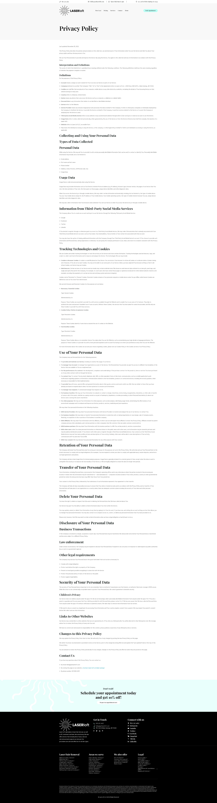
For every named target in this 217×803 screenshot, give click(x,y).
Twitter (132, 731)
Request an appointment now (108, 702)
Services (112, 10)
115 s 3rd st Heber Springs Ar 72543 (148, 1)
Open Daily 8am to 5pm (117, 1)
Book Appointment (150, 10)
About (126, 10)
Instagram (133, 726)
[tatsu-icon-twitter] (97, 731)
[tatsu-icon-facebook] (94, 731)
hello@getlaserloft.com (97, 1)
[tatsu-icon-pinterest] (102, 731)
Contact (120, 10)
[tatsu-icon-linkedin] (100, 731)
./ (90, 125)
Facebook (133, 734)
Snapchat (133, 736)
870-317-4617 (65, 1)
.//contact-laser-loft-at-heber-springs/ (93, 668)
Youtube (133, 728)
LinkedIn (133, 742)
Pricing (106, 10)
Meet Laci (98, 10)
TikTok (132, 739)
